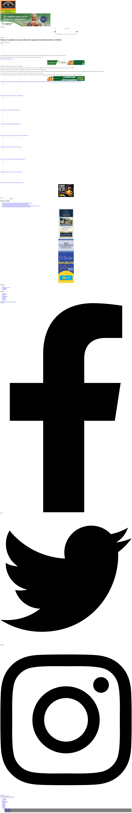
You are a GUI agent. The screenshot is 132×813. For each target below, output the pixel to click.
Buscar (1, 197)
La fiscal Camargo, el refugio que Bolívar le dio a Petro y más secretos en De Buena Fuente (11, 95)
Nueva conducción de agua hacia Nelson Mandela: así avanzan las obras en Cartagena (16, 206)
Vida (3, 295)
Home (3, 286)
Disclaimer (4, 289)
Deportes (3, 299)
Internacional (4, 294)
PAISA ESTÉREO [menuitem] (8, 810)
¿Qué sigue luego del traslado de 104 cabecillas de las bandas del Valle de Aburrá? (15, 204)
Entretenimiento (5, 296)
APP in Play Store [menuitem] (7, 811)
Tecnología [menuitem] (4, 806)
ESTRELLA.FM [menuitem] (7, 809)
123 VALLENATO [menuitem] (8, 808)
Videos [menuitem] (3, 803)
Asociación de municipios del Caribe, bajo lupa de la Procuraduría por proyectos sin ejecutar (12, 182)
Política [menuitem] (3, 807)
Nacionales (2, 37)
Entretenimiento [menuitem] (5, 801)
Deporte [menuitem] (3, 805)
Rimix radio (2, 795)
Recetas (3, 298)
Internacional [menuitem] (4, 799)
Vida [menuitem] (3, 800)
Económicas (4, 297)
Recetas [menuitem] (3, 804)
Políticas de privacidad (6, 287)
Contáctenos (4, 288)
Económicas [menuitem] (4, 802)
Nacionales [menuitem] (4, 798)
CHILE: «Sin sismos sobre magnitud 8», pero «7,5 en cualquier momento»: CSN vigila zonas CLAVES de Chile (14, 135)
